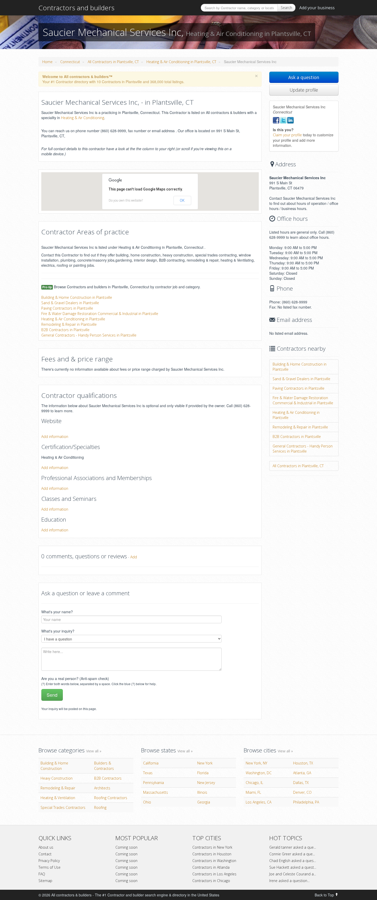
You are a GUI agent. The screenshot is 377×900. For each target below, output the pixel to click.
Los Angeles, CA (258, 802)
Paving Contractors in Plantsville (67, 308)
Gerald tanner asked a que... (292, 847)
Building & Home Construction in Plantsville (76, 297)
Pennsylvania (153, 782)
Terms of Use (49, 867)
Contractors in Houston (211, 853)
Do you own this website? (126, 200)
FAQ (41, 874)
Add (133, 556)
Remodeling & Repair (58, 788)
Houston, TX (303, 763)
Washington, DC (259, 772)
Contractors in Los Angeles (214, 874)
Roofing (100, 807)
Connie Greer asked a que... (292, 853)
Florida (203, 772)
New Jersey (206, 782)
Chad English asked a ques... (292, 860)
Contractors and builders (76, 7)
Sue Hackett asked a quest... (292, 867)
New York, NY (256, 763)
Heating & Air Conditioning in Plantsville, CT (181, 61)
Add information (54, 436)
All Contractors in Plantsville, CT (113, 61)
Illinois (202, 792)
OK (182, 200)
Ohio (147, 802)
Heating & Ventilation (58, 797)
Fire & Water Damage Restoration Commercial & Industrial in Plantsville (99, 313)
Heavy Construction (57, 778)
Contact (45, 853)
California (150, 763)
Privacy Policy (49, 860)
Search (286, 7)
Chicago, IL (254, 782)
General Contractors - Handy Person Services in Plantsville (88, 335)
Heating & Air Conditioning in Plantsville (73, 319)
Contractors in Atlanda (211, 867)
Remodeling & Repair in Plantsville (69, 324)
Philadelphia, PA (306, 802)
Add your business (317, 8)
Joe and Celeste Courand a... (292, 874)
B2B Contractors (108, 778)
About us (45, 847)
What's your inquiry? (57, 631)
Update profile (304, 90)
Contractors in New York (212, 847)
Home (47, 61)
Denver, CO (302, 792)
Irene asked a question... (289, 880)
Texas (148, 772)
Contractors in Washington (214, 860)
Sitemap (45, 880)
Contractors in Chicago (211, 880)
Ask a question (303, 77)
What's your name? (57, 611)
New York (205, 763)
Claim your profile (287, 134)
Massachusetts (155, 792)
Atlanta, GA (302, 772)
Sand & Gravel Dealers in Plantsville (70, 302)
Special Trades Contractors (63, 807)
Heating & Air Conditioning (82, 117)
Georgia (203, 802)
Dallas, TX (301, 782)
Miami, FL (253, 792)
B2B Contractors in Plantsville (65, 329)
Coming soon (126, 847)
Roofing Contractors (110, 797)
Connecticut (70, 61)
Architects (102, 788)
